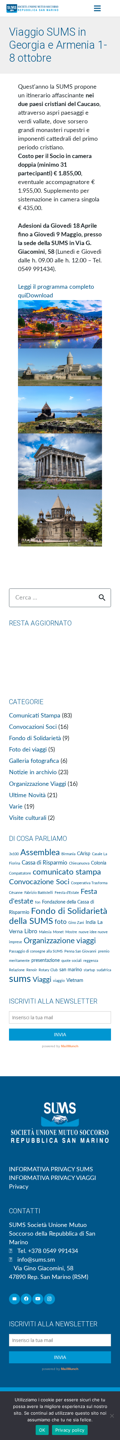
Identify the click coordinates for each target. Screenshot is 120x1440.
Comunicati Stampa (34, 716)
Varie (16, 807)
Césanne (16, 893)
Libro (30, 931)
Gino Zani (76, 923)
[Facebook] (26, 1299)
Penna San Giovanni (80, 951)
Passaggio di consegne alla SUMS (36, 951)
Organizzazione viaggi (60, 941)
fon (37, 902)
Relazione (17, 970)
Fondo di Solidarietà (35, 739)
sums (20, 979)
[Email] (14, 1299)
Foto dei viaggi (28, 750)
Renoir (31, 970)
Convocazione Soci (39, 882)
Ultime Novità (27, 796)
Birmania (68, 854)
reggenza (90, 961)
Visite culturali (27, 818)
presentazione (45, 960)
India (91, 922)
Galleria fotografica (34, 761)
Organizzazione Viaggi (37, 784)
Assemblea (40, 853)
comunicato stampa (67, 872)
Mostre (71, 932)
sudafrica (104, 970)
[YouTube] (37, 1299)
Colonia (98, 863)
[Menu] (97, 8)
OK (42, 1430)
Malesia (45, 932)
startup (89, 970)
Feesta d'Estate (67, 893)
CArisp (83, 854)
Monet (58, 932)
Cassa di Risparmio (44, 863)
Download (39, 296)
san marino (70, 970)
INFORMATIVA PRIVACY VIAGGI (52, 1178)
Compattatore (20, 873)
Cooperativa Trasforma (89, 883)
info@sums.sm (36, 1260)
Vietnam (74, 980)
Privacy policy (70, 1430)
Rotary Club (48, 970)
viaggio (59, 981)
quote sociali (71, 961)
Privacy (18, 1187)
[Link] (32, 8)
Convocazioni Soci (33, 727)
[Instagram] (49, 1299)
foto (61, 922)
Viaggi (42, 979)
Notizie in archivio (33, 773)
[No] (111, 1415)
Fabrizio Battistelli (38, 893)
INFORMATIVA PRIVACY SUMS (51, 1170)
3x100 (14, 854)
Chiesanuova (79, 863)
